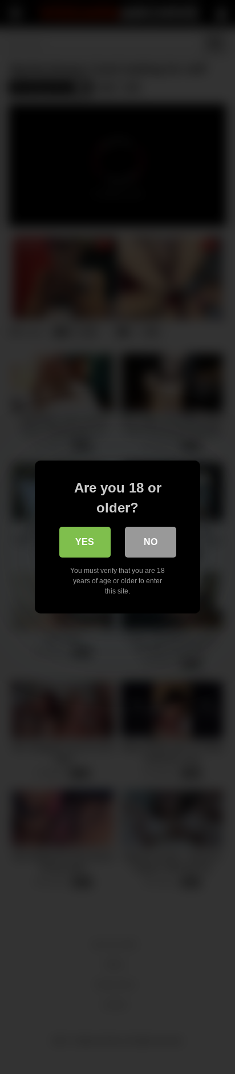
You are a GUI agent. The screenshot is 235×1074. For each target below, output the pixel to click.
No (150, 542)
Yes (84, 542)
